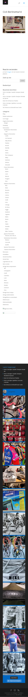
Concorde (7, 242)
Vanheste (7, 160)
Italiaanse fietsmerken (9, 183)
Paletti (6, 224)
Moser (6, 219)
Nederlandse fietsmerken (10, 238)
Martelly (7, 148)
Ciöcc (6, 202)
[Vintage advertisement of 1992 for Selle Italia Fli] (14, 500)
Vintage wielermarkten (8, 295)
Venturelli (7, 165)
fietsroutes (5, 252)
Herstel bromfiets (7, 257)
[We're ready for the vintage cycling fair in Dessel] (14, 477)
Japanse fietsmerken (9, 234)
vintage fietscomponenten (9, 266)
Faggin (6, 209)
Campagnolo (7, 270)
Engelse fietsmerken (8, 121)
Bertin (6, 169)
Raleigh (6, 123)
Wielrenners (6, 304)
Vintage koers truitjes (8, 292)
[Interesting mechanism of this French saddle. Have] (14, 593)
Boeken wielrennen (7, 116)
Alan (6, 185)
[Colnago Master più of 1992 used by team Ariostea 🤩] (14, 547)
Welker (7, 229)
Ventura (7, 162)
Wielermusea (6, 299)
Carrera (7, 195)
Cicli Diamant (8, 138)
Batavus (7, 240)
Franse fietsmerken (9, 167)
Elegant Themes (18, 693)
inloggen (9, 72)
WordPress (19, 695)
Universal (6, 287)
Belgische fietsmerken (9, 134)
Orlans (6, 153)
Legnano (7, 214)
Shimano (6, 283)
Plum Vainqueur (9, 155)
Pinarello (7, 226)
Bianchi (7, 192)
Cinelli (6, 200)
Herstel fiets (6, 259)
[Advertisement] (14, 47)
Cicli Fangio (5, 118)
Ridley (6, 157)
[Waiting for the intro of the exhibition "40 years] (14, 430)
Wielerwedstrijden (7, 302)
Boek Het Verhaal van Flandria (10, 101)
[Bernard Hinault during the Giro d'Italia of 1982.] (14, 523)
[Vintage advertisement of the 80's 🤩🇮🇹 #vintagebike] (14, 570)
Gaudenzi (7, 212)
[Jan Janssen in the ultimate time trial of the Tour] (14, 664)
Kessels (7, 145)
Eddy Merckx (8, 140)
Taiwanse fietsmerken (9, 249)
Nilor (6, 221)
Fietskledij (5, 125)
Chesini (7, 197)
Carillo (6, 136)
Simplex (6, 285)
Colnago (7, 204)
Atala (6, 188)
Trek (6, 131)
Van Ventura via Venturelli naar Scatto (12, 107)
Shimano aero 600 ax (10, 235)
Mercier (7, 176)
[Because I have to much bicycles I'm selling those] (14, 407)
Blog (4, 114)
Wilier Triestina (9, 231)
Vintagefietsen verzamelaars (10, 297)
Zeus (5, 290)
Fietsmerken (6, 128)
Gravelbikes (6, 254)
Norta (6, 150)
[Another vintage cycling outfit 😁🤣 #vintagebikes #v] (14, 640)
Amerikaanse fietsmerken (10, 129)
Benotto (7, 190)
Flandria (7, 143)
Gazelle (7, 244)
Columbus (6, 275)
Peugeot (7, 178)
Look (6, 174)
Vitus (6, 181)
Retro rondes (6, 264)
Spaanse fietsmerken (9, 247)
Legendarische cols (7, 261)
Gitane (6, 171)
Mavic (5, 280)
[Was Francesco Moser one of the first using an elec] (14, 617)
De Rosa (7, 207)
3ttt (5, 268)
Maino (6, 217)
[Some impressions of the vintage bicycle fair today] (14, 453)
